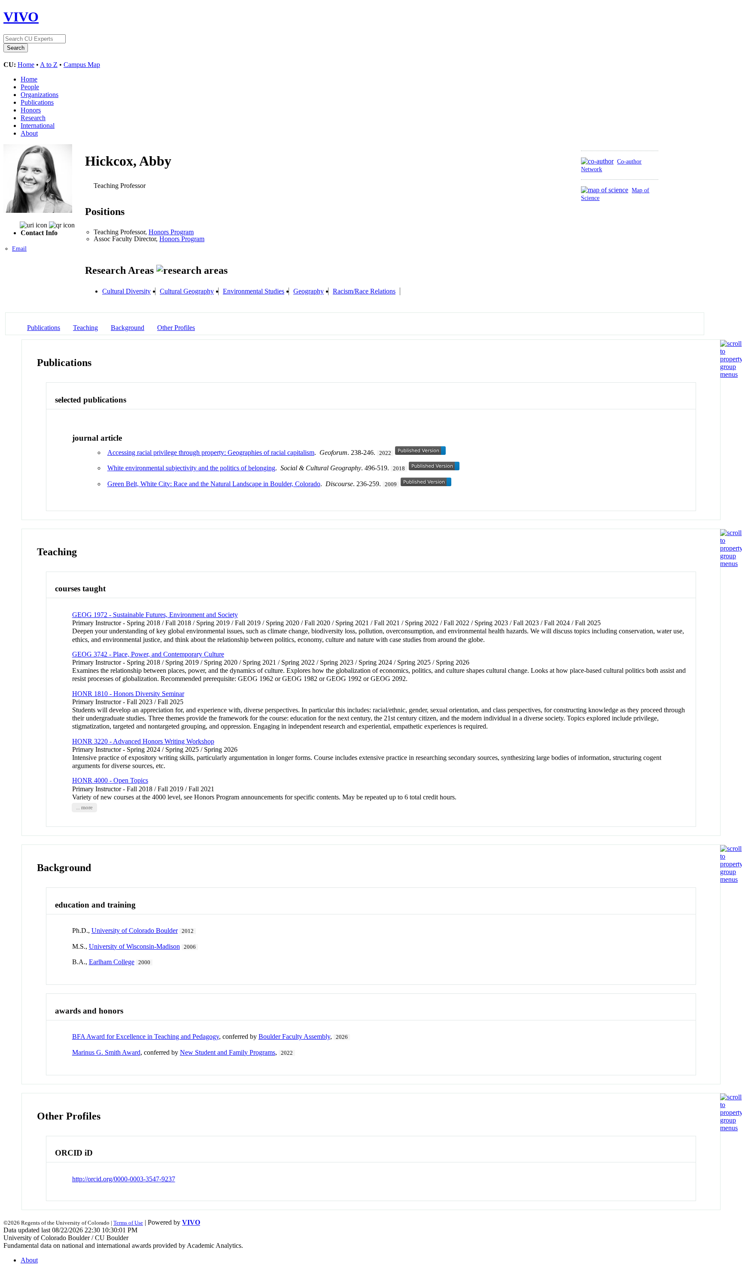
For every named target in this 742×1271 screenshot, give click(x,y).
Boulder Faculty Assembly (294, 1036)
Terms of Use (128, 1223)
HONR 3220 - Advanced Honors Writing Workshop (143, 741)
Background (127, 327)
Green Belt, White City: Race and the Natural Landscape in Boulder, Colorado (213, 483)
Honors (31, 110)
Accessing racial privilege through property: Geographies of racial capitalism (210, 452)
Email (19, 248)
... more (84, 808)
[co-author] (597, 161)
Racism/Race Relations (364, 291)
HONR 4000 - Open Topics (110, 780)
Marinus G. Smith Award (106, 1052)
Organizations (39, 94)
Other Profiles (176, 327)
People (30, 87)
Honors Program (171, 232)
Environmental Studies (253, 291)
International (38, 125)
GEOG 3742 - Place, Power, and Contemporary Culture (148, 654)
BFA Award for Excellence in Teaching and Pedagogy (145, 1036)
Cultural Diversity (126, 291)
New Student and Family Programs (227, 1052)
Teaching (85, 327)
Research (33, 117)
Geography (308, 291)
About (29, 133)
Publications (37, 102)
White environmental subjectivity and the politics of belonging (191, 468)
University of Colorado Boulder (134, 930)
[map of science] (604, 190)
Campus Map (82, 64)
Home (26, 64)
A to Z (49, 64)
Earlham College (111, 961)
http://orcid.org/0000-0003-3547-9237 (123, 1179)
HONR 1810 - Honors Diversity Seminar (128, 693)
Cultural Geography (187, 291)
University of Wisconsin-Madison (134, 946)
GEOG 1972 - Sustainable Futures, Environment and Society (155, 614)
